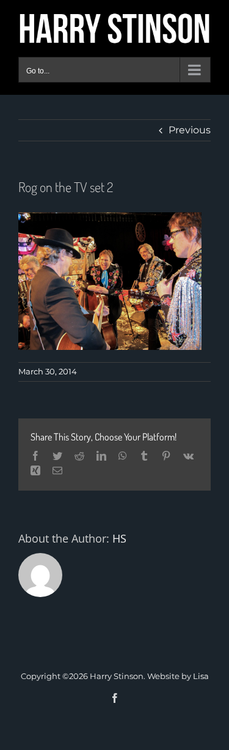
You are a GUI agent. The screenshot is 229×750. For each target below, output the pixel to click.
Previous (190, 130)
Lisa (201, 676)
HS (119, 538)
